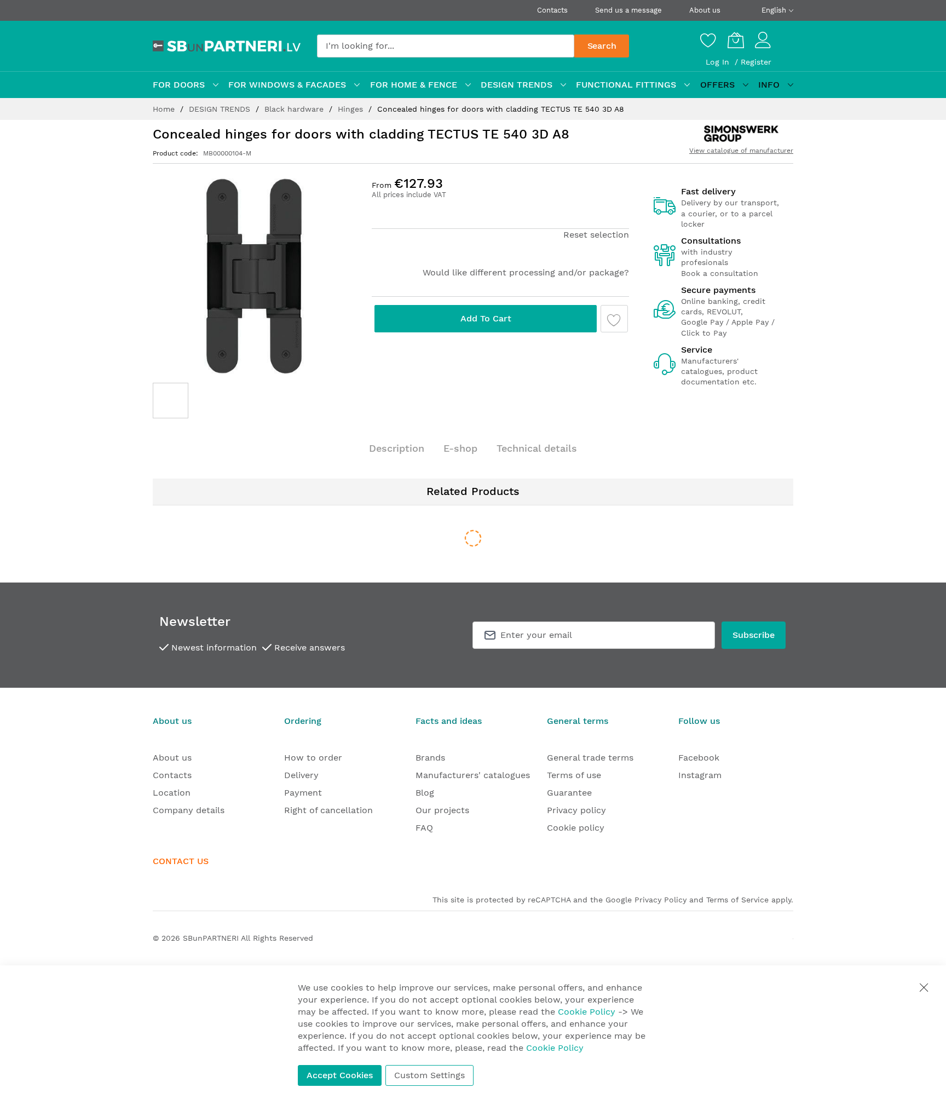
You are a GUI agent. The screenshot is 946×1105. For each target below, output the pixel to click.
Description (396, 448)
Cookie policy (575, 827)
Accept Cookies (340, 1075)
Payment (303, 792)
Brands (430, 757)
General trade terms (590, 757)
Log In (719, 61)
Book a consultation (719, 273)
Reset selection (596, 234)
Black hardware (295, 109)
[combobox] (445, 45)
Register (756, 61)
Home (165, 109)
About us (704, 10)
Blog (425, 792)
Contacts (552, 10)
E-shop (460, 448)
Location (172, 792)
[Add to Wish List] (614, 318)
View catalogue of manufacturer (741, 150)
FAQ (424, 827)
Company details (188, 810)
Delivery (301, 775)
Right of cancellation (328, 810)
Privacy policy (576, 810)
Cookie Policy (586, 1011)
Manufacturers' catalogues (473, 775)
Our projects (442, 810)
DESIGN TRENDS (221, 109)
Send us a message (628, 10)
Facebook (698, 757)
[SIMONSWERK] (741, 133)
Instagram (700, 775)
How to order (313, 757)
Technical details (537, 448)
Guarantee (569, 792)
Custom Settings (429, 1075)
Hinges (352, 109)
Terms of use (574, 775)
